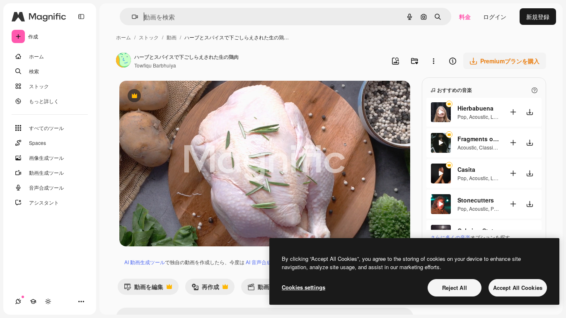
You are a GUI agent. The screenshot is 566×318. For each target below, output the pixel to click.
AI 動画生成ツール (144, 261)
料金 (465, 16)
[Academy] (33, 301)
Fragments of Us (478, 139)
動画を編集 (143, 288)
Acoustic (478, 116)
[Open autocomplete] (131, 17)
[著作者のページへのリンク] (123, 61)
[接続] (18, 301)
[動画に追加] (513, 112)
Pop (462, 116)
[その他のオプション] (433, 61)
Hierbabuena (475, 108)
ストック (149, 37)
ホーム (123, 37)
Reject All (454, 288)
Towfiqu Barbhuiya (155, 65)
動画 (172, 37)
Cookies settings (303, 287)
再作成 (205, 288)
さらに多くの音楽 (450, 237)
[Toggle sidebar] (81, 16)
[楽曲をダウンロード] (529, 112)
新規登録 (537, 16)
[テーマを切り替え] (48, 301)
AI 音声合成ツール (266, 261)
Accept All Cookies (517, 288)
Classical (489, 147)
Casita (466, 169)
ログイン (494, 16)
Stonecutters (475, 200)
